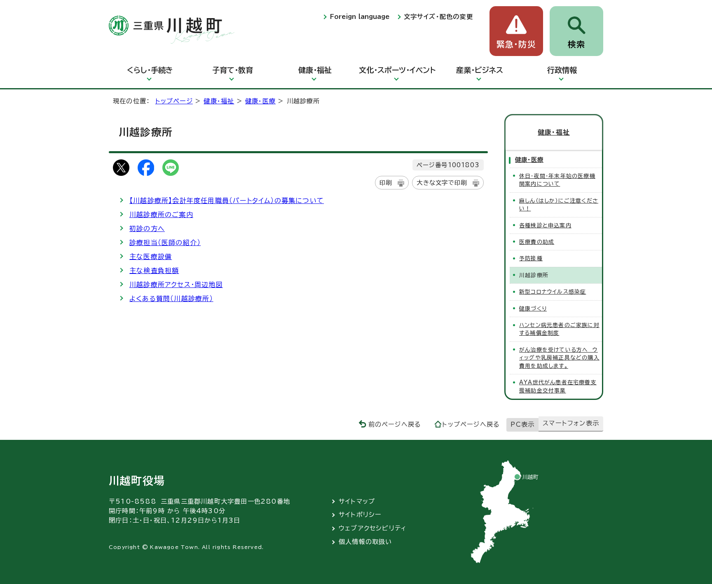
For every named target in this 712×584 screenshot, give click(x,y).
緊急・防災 (516, 44)
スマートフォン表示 (571, 423)
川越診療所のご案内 (161, 214)
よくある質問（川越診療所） (171, 298)
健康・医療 (260, 101)
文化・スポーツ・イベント (397, 70)
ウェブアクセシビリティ (373, 528)
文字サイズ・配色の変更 (438, 17)
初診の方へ (147, 228)
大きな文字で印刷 (442, 183)
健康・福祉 (315, 70)
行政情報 (562, 70)
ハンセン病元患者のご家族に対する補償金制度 (559, 329)
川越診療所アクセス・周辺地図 (176, 284)
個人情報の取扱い (365, 542)
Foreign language (360, 17)
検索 (576, 44)
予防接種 (531, 258)
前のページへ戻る (395, 424)
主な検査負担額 (154, 270)
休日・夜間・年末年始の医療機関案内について (557, 180)
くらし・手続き (150, 70)
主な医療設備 (150, 256)
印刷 (385, 183)
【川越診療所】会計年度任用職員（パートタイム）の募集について (226, 200)
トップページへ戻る (471, 424)
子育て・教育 (232, 70)
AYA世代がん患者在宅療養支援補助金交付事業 (558, 386)
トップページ (174, 101)
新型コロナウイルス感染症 (552, 291)
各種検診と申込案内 (545, 225)
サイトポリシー (360, 515)
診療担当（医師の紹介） (165, 242)
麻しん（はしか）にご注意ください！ (558, 204)
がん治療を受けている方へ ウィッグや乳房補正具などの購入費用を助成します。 (559, 358)
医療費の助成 (536, 242)
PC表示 (522, 424)
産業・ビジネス (479, 70)
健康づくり (533, 308)
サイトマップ (357, 501)
